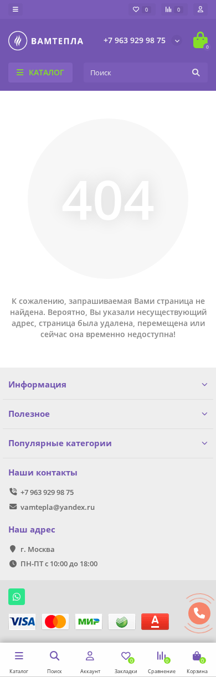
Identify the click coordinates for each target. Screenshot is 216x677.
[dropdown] (15, 9)
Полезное (29, 414)
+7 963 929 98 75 (135, 40)
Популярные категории (60, 443)
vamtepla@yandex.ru (57, 507)
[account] (200, 9)
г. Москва (37, 549)
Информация (37, 384)
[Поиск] (196, 72)
